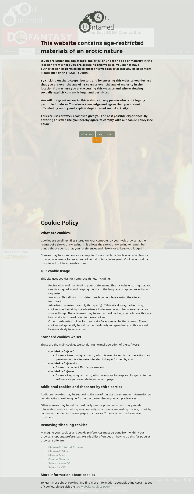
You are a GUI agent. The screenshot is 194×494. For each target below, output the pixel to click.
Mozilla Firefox (58, 455)
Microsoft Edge (58, 451)
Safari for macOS (59, 463)
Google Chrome (58, 459)
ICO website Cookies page (93, 486)
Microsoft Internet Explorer (66, 447)
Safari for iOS (57, 467)
